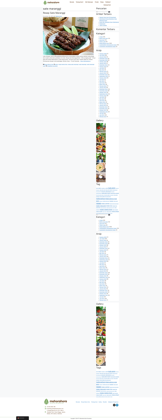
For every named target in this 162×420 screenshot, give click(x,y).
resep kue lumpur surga (110, 207)
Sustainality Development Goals (107, 46)
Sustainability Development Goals (108, 45)
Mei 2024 (101, 69)
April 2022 (102, 100)
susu (111, 213)
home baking (102, 196)
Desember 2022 (103, 89)
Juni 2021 (101, 115)
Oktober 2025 (102, 61)
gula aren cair (114, 373)
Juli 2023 (101, 79)
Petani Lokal (102, 41)
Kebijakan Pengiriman (113, 402)
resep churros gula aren (114, 203)
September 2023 (103, 76)
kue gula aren (108, 196)
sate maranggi (82, 64)
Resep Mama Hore (49, 64)
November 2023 (103, 74)
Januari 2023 (102, 87)
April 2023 (102, 82)
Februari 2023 (103, 86)
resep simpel (115, 211)
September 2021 (103, 111)
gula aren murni (106, 193)
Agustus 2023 (103, 77)
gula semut (112, 195)
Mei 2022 (101, 99)
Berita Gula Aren (103, 38)
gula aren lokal (98, 191)
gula (107, 188)
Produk (97, 2)
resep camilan (105, 203)
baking (99, 188)
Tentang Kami (79, 2)
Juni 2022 (101, 97)
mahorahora (100, 199)
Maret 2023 (102, 84)
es (105, 188)
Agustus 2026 (103, 53)
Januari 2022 (102, 105)
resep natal (104, 211)
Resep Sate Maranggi (54, 13)
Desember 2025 (103, 58)
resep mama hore (62, 64)
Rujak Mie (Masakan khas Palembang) (109, 22)
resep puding (109, 211)
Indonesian (21, 418)
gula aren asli (102, 189)
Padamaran (102, 23)
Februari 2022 (103, 103)
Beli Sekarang (88, 2)
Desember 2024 (103, 65)
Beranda (72, 2)
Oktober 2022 (102, 92)
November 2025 (103, 60)
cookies (103, 188)
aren (97, 188)
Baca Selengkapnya (85, 61)
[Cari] (109, 12)
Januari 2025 (102, 63)
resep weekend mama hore (100, 213)
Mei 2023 (101, 81)
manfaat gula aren (106, 201)
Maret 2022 (102, 102)
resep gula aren (101, 206)
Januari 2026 (102, 57)
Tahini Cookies (103, 25)
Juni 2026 (101, 55)
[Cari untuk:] (102, 11)
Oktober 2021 (102, 110)
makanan (100, 201)
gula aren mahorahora (106, 191)
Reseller (105, 402)
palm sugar (116, 201)
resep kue (109, 206)
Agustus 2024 (103, 66)
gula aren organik (115, 193)
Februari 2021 (102, 116)
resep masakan (115, 209)
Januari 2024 (102, 73)
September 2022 (103, 94)
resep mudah (99, 211)
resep (56, 64)
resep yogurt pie (107, 213)
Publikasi (107, 2)
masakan (111, 201)
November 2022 (103, 90)
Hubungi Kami (107, 5)
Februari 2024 (103, 71)
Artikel (101, 36)
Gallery (101, 402)
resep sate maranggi (73, 64)
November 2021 (103, 108)
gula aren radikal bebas (100, 195)
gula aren (111, 188)
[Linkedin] (117, 405)
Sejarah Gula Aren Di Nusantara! (107, 17)
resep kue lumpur (103, 207)
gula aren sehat (107, 195)
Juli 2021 (101, 113)
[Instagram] (114, 405)
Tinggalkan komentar (52, 66)
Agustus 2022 (103, 95)
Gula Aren (101, 40)
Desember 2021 (103, 107)
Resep (102, 2)
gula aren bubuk (108, 189)
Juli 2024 (101, 68)
